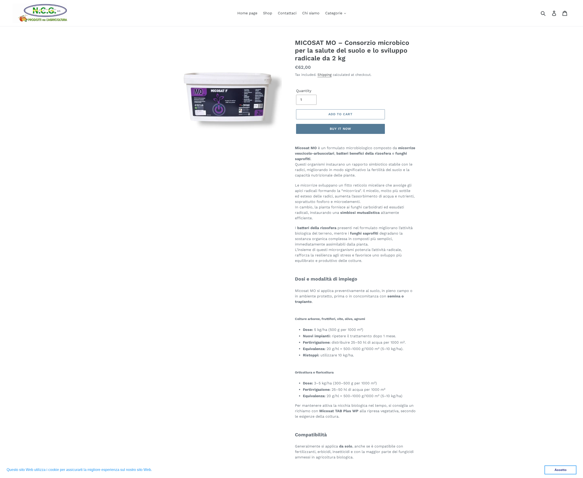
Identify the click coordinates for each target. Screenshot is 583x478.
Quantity (303, 91)
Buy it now (340, 128)
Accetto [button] (561, 470)
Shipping (324, 75)
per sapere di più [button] (167, 470)
